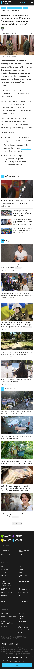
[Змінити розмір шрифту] (31, 33)
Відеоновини (6, 605)
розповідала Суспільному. (21, 127)
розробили (16, 137)
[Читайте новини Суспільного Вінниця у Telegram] (16, 644)
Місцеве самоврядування (24, 589)
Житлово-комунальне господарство (6, 583)
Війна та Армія (5, 10)
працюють (16, 162)
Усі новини (5, 550)
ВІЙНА (3, 8)
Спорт (20, 555)
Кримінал (4, 570)
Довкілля (4, 579)
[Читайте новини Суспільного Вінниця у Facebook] (2, 644)
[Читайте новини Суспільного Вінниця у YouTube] (9, 644)
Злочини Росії (6, 599)
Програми (4, 626)
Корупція (21, 567)
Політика (4, 596)
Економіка (5, 573)
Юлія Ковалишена (10, 29)
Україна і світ (5, 555)
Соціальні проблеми (25, 599)
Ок (17, 665)
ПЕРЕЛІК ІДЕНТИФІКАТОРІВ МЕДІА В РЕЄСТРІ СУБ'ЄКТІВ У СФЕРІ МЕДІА (24, 629)
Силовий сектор (7, 593)
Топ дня (21, 605)
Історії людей (15, 10)
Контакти (4, 614)
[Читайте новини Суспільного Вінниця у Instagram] (5, 644)
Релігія (20, 596)
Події (3, 567)
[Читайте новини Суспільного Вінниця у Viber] (12, 644)
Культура (4, 558)
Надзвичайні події (24, 576)
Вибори (3, 576)
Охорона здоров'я (24, 579)
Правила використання (23, 617)
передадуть (26, 148)
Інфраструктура (23, 582)
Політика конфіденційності (7, 622)
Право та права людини (6, 589)
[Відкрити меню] (32, 2)
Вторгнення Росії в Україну (14, 8)
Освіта (20, 573)
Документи (22, 621)
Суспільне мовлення (8, 617)
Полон (25, 8)
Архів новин (22, 614)
